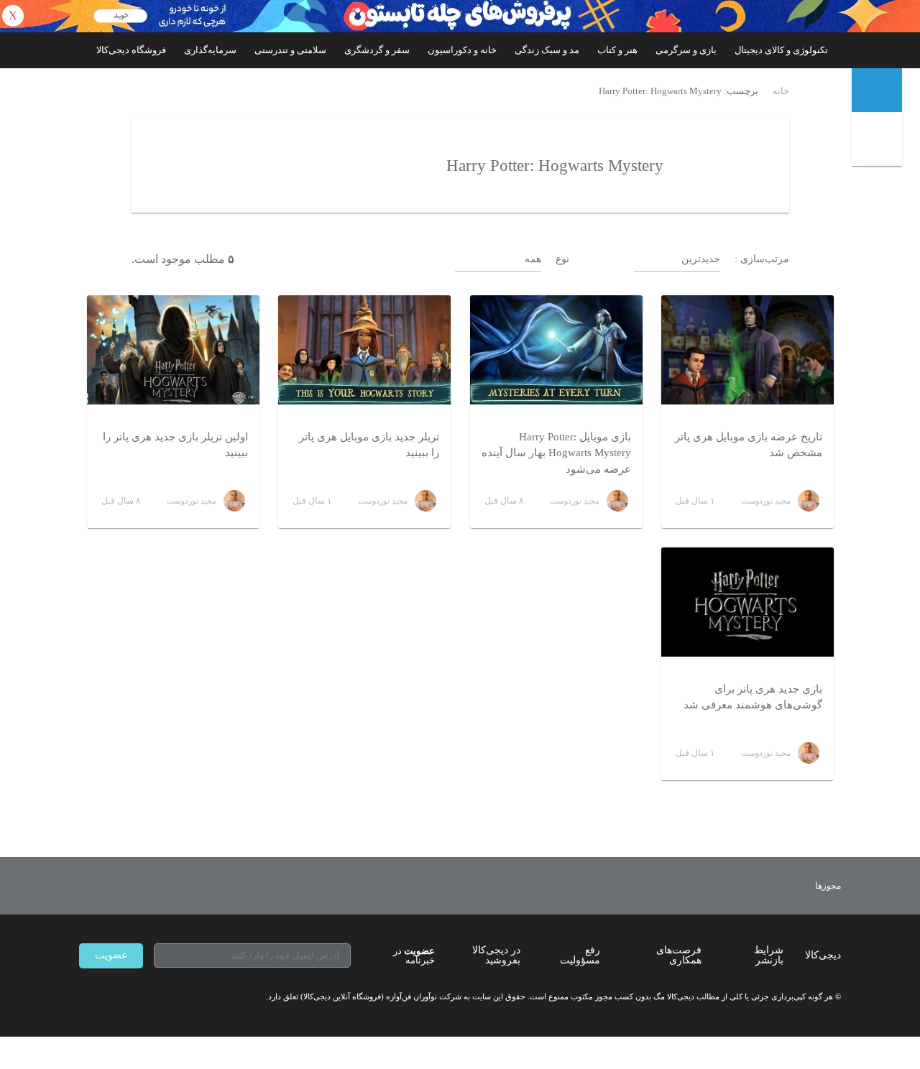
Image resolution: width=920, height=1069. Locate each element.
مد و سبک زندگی (547, 50)
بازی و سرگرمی (686, 50)
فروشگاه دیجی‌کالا (131, 50)
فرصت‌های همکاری (679, 955)
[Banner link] (460, 16)
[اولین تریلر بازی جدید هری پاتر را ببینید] (173, 349)
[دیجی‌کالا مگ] (877, 90)
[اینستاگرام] (110, 997)
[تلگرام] (85, 997)
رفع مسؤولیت (580, 955)
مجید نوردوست (766, 500)
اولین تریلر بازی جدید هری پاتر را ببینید (175, 445)
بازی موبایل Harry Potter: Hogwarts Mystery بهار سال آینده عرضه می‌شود (556, 453)
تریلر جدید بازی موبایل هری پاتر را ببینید (369, 445)
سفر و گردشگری (377, 50)
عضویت (111, 955)
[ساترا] (775, 885)
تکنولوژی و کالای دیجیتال (781, 50)
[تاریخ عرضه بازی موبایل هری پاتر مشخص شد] (747, 349)
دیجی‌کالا (823, 955)
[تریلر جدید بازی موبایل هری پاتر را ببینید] (364, 349)
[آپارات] (162, 997)
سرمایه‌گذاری (210, 50)
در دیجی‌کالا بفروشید (496, 955)
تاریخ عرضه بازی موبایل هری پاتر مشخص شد (748, 445)
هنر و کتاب (617, 50)
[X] (136, 997)
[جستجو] (879, 142)
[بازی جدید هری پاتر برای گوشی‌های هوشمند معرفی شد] (747, 602)
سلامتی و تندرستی (290, 50)
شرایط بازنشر (768, 955)
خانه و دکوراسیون (462, 50)
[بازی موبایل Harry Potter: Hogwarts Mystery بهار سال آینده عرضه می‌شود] (556, 349)
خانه (781, 91)
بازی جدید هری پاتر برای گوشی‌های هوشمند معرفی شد (753, 697)
